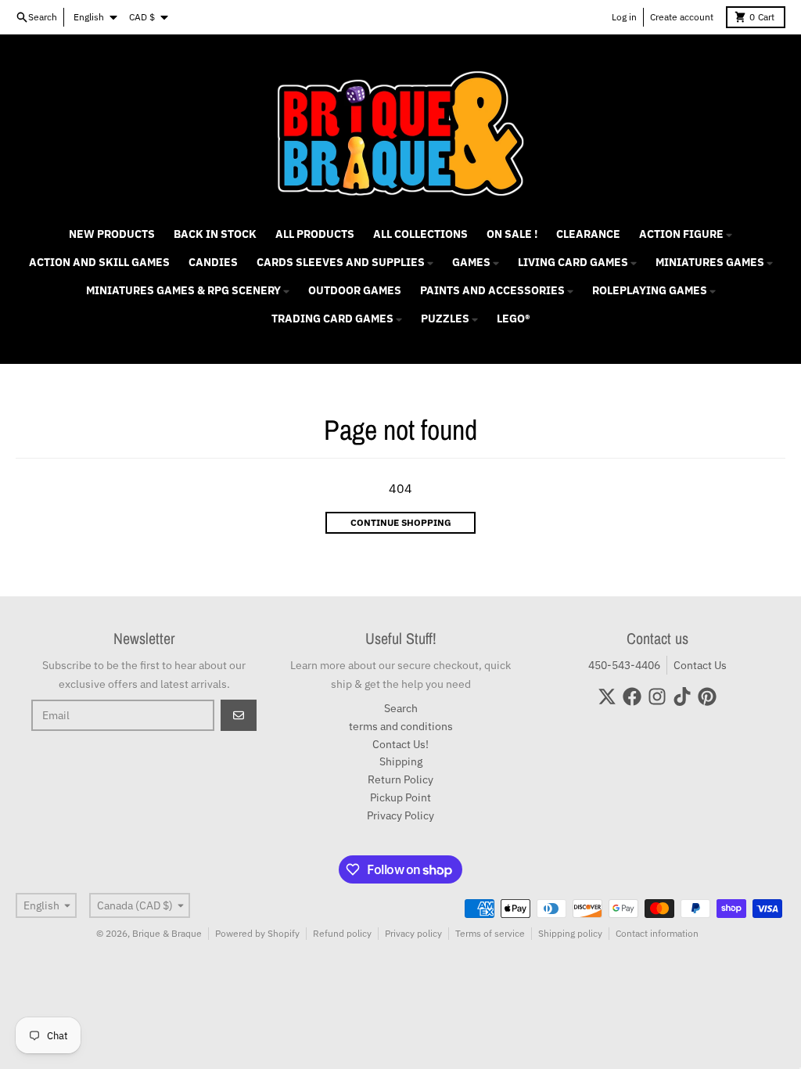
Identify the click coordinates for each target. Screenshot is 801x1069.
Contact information (657, 933)
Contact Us (700, 665)
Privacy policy (413, 933)
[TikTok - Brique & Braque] (682, 696)
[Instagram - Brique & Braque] (657, 696)
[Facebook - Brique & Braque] (632, 696)
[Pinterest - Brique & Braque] (707, 696)
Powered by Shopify (257, 933)
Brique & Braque (167, 933)
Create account (681, 17)
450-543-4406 (624, 665)
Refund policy (342, 933)
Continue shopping (400, 522)
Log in (624, 17)
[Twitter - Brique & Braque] (607, 696)
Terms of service (490, 933)
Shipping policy (570, 933)
